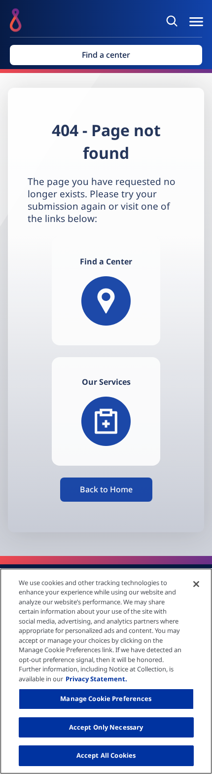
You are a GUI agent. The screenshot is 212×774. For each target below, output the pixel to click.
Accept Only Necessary (106, 727)
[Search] (173, 21)
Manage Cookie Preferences (105, 698)
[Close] (196, 584)
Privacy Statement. (96, 678)
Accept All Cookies (106, 755)
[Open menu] (196, 22)
